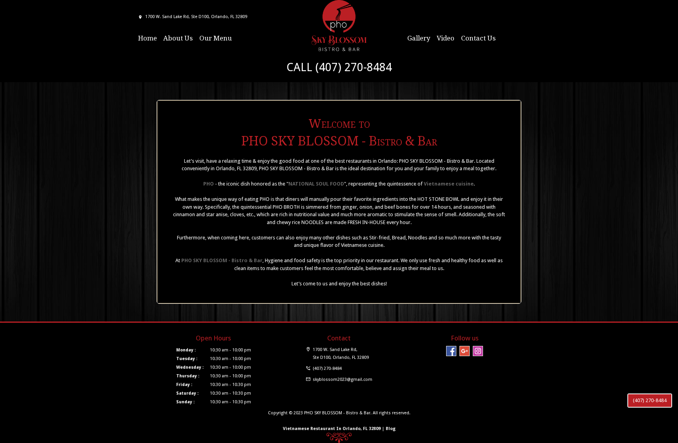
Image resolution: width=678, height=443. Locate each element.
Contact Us (478, 38)
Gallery (418, 38)
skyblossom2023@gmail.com (342, 379)
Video (445, 38)
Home (147, 38)
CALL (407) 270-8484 (339, 67)
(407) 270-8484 (650, 400)
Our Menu (215, 38)
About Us (178, 38)
